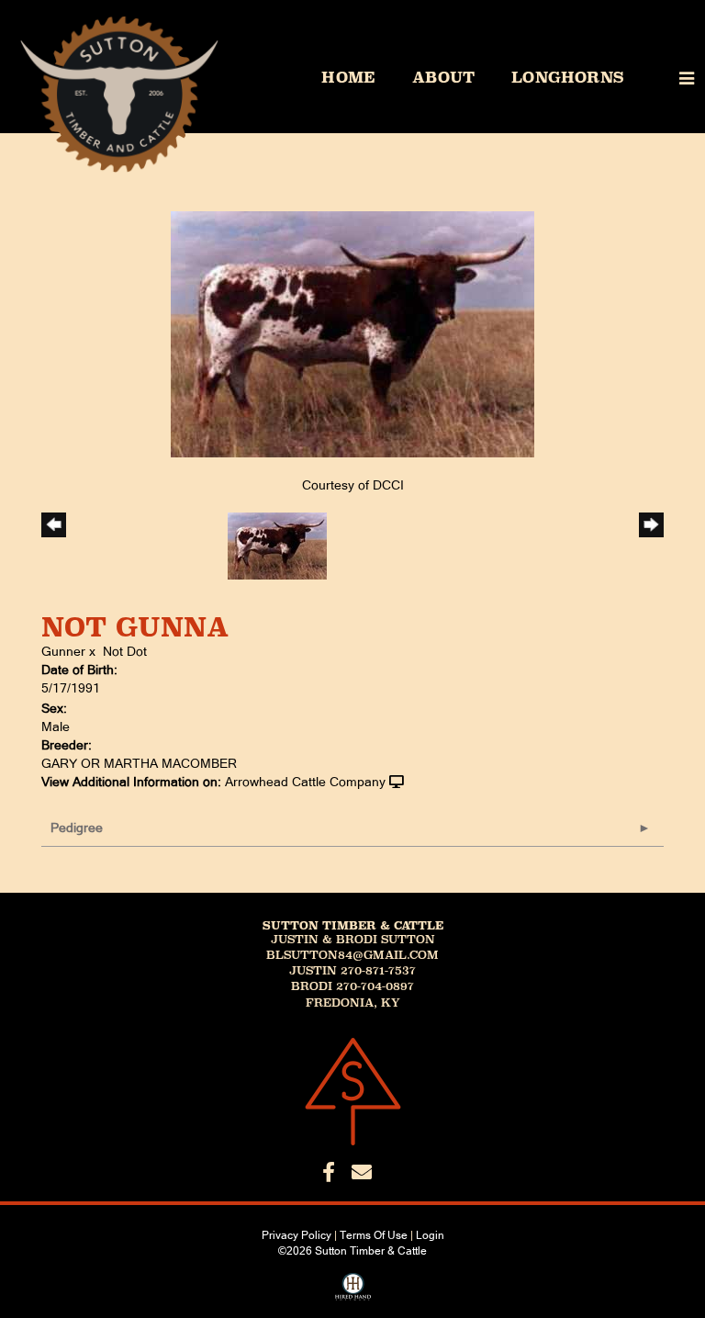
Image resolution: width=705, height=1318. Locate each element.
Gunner (63, 651)
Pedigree (76, 827)
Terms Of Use (374, 1235)
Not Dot (125, 651)
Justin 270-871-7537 (352, 970)
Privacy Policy (296, 1235)
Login (430, 1235)
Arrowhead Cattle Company (305, 781)
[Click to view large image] (352, 333)
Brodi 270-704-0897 (352, 986)
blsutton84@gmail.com (352, 955)
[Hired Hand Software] (353, 1293)
